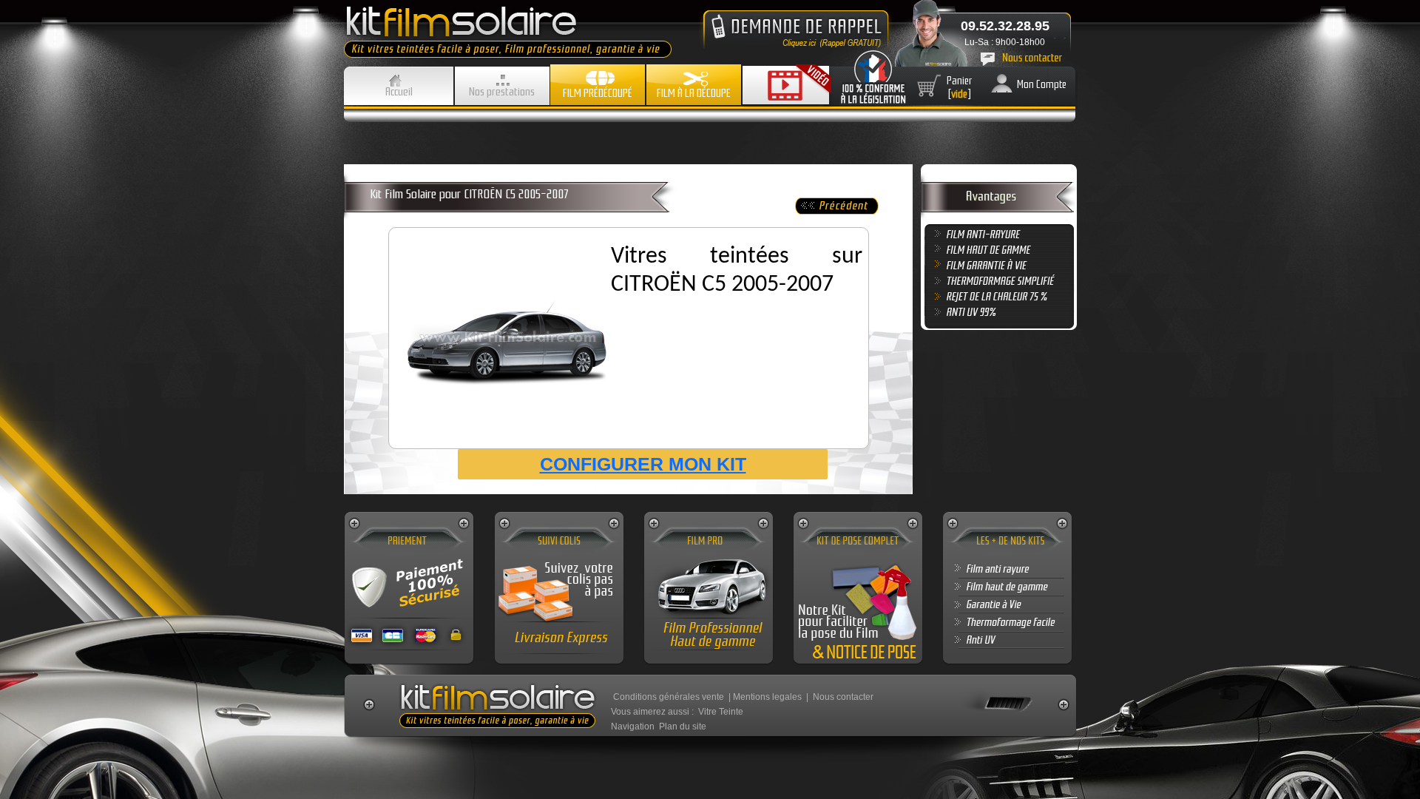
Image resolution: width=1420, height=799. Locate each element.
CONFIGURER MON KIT (643, 464)
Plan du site (682, 726)
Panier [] (960, 87)
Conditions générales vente (668, 697)
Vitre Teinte (720, 712)
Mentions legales (767, 697)
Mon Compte (1041, 84)
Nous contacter (843, 697)
